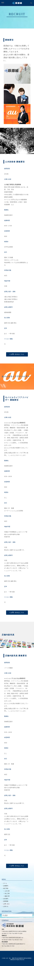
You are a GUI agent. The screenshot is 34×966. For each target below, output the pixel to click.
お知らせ (5, 906)
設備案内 (5, 885)
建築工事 (7, 896)
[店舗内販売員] (17, 114)
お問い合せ (6, 904)
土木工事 (7, 891)
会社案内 (5, 898)
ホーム (5, 883)
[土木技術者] (17, 74)
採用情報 (5, 901)
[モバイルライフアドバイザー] (17, 94)
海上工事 (7, 893)
